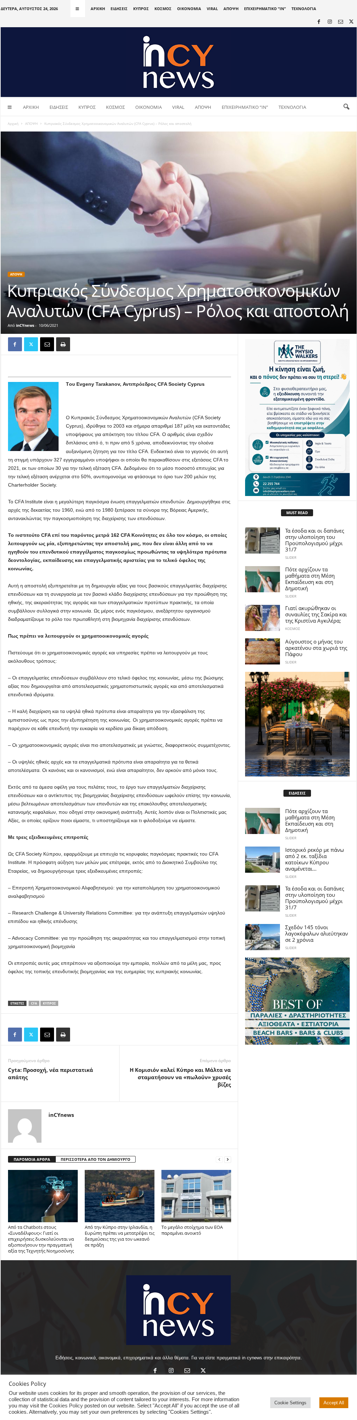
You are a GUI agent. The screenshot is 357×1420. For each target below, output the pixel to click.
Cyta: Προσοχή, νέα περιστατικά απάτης (50, 1073)
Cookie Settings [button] (290, 1402)
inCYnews (25, 325)
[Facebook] (319, 22)
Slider (290, 557)
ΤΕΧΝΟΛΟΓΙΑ (303, 8)
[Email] (47, 344)
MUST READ (297, 512)
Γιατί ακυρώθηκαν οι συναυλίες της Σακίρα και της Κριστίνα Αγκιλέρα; (316, 614)
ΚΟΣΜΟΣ (163, 8)
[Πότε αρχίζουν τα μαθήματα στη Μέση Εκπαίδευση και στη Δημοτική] (262, 579)
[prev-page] (219, 1159)
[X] (351, 22)
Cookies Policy (66, 1405)
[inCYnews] (179, 62)
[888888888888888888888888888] (297, 417)
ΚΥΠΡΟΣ (141, 8)
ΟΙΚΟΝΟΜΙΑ (189, 8)
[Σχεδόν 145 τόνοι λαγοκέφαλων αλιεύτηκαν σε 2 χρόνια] (262, 937)
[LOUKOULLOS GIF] (297, 724)
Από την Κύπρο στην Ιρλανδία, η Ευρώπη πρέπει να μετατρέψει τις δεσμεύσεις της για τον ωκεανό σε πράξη (119, 1236)
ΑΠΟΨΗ (230, 8)
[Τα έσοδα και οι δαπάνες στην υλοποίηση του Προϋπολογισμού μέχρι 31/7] (262, 540)
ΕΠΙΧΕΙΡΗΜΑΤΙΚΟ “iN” (265, 8)
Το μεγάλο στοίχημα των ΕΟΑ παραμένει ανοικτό (192, 1230)
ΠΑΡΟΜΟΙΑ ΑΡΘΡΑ (32, 1159)
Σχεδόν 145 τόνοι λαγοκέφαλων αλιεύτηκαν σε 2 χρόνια (316, 933)
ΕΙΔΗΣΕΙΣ (119, 8)
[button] (346, 107)
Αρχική (13, 123)
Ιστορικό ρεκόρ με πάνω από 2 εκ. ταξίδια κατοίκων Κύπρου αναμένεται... (314, 859)
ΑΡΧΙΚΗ (98, 8)
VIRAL (212, 8)
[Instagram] (330, 22)
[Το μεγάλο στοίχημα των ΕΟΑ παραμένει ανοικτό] (196, 1196)
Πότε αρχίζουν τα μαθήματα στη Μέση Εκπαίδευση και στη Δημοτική (310, 579)
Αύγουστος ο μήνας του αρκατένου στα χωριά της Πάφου (316, 648)
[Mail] (340, 22)
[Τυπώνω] (63, 344)
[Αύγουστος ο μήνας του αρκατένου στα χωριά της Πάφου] (262, 651)
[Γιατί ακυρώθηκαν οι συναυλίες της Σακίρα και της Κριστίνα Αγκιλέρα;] (262, 618)
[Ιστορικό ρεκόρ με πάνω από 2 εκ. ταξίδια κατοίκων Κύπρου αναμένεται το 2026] (262, 860)
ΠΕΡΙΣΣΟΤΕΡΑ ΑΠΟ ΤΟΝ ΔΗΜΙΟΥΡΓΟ (95, 1159)
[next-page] (227, 1159)
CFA (34, 1003)
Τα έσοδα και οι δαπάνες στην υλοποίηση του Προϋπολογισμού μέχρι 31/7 (314, 540)
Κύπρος (49, 1003)
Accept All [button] (334, 1402)
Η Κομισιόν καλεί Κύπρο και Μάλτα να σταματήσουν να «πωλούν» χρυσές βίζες (180, 1077)
